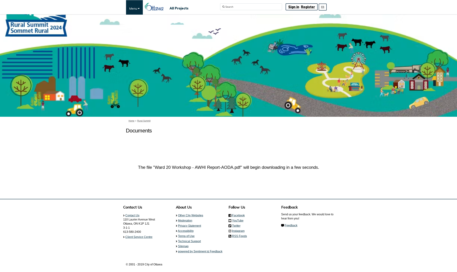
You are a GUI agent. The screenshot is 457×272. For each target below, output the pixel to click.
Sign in (293, 7)
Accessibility (186, 230)
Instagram (239, 230)
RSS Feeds (239, 236)
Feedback (291, 225)
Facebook (239, 215)
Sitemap (183, 246)
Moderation (185, 220)
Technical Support (189, 241)
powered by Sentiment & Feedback (200, 251)
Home (131, 121)
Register (308, 7)
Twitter (237, 225)
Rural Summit (143, 121)
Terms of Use (186, 236)
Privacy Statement (189, 225)
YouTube (239, 220)
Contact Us (132, 215)
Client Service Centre (138, 236)
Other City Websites (190, 215)
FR (322, 7)
